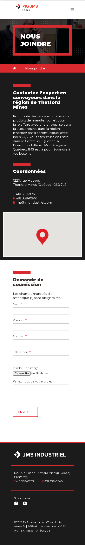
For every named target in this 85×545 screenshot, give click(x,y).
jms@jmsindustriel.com (34, 202)
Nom (17, 304)
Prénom (20, 320)
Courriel (20, 336)
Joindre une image (25, 368)
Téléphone (22, 352)
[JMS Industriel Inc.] (28, 7)
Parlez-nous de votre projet (34, 381)
